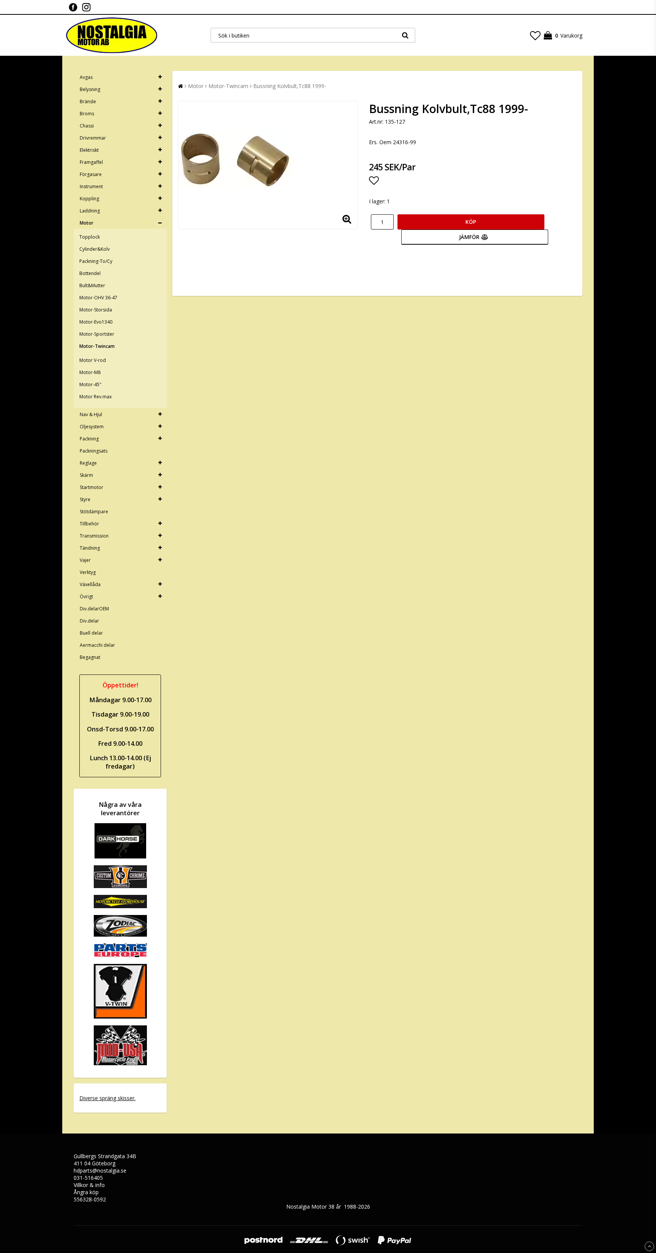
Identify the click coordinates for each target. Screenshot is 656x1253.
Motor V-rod (92, 360)
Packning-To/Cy (95, 261)
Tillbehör (89, 523)
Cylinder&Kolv (94, 249)
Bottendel (90, 273)
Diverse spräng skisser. (107, 1098)
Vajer (85, 560)
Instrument (91, 186)
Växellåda (90, 584)
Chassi (87, 126)
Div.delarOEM (94, 608)
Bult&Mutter (92, 285)
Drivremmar (93, 138)
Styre (85, 499)
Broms (87, 113)
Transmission (94, 536)
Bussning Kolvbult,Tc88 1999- (289, 86)
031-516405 (88, 1177)
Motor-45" (90, 384)
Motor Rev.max (95, 396)
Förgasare (91, 174)
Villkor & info (89, 1185)
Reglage (88, 463)
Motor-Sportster (96, 334)
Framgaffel (91, 162)
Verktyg (88, 572)
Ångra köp (86, 1192)
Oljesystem (92, 426)
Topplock (89, 237)
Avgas (86, 77)
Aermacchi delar (97, 645)
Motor (86, 223)
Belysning (90, 89)
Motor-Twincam (97, 346)
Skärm (86, 475)
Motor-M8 (90, 372)
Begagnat (90, 657)
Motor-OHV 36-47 (98, 297)
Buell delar (91, 633)
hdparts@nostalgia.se (100, 1170)
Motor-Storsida (95, 310)
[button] (535, 35)
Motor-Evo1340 (95, 322)
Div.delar (89, 621)
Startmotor (91, 487)
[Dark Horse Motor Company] (120, 856)
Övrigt (86, 596)
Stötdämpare (94, 511)
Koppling (89, 198)
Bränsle (88, 101)
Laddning (90, 211)
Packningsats (93, 451)
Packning (89, 438)
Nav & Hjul (91, 414)
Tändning (90, 548)
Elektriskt (89, 150)
